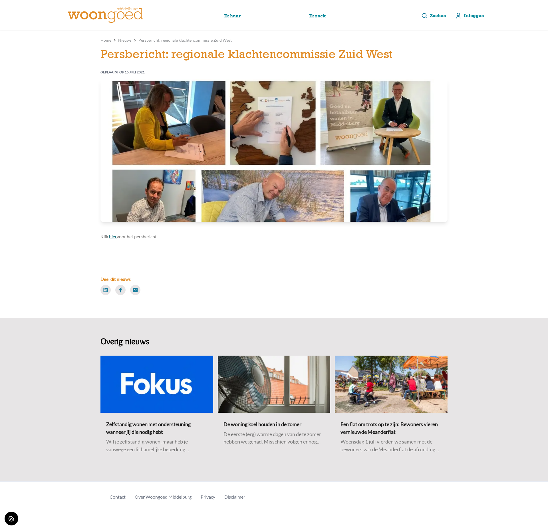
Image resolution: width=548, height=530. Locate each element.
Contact (118, 496)
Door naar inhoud (22, 8)
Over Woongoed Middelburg (163, 496)
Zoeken (438, 15)
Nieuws (125, 40)
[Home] (105, 15)
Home (105, 40)
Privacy (208, 496)
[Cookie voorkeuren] (11, 518)
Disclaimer (234, 496)
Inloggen (474, 15)
